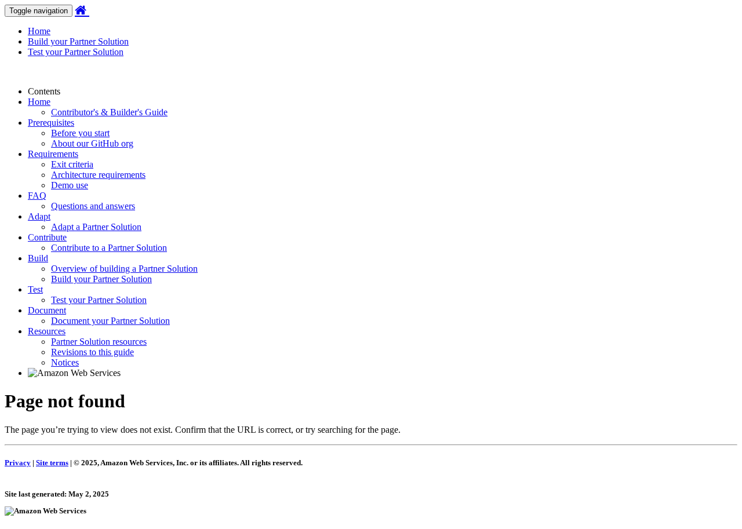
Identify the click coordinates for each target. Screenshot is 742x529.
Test (35, 289)
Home (39, 31)
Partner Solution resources (99, 341)
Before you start (80, 133)
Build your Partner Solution (78, 41)
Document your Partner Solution (110, 321)
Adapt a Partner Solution (96, 227)
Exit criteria (72, 164)
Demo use (69, 185)
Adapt (39, 216)
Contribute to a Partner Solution (109, 248)
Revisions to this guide (92, 352)
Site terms (52, 462)
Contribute (47, 237)
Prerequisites (51, 122)
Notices (65, 362)
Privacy (18, 462)
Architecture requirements (98, 175)
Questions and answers (93, 206)
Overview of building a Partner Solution (124, 268)
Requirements (53, 154)
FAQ (37, 195)
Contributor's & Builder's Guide (109, 112)
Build (38, 258)
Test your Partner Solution (75, 52)
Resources (47, 331)
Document (47, 310)
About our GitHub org (92, 143)
